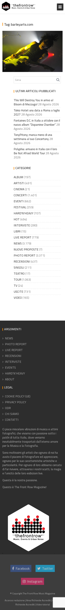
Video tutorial (43, 604)
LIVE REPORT (22, 237)
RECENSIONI (22, 261)
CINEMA (19, 189)
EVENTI (19, 201)
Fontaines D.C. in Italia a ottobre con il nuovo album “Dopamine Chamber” (37, 122)
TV (15, 285)
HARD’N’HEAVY (15, 373)
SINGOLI (19, 267)
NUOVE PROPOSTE (26, 249)
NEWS (18, 243)
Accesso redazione (15, 600)
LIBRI (17, 231)
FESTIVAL (20, 207)
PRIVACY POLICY (15, 402)
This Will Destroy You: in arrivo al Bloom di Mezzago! (33, 102)
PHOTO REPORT (24, 255)
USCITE (18, 291)
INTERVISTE (22, 225)
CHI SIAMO (12, 414)
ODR (8, 408)
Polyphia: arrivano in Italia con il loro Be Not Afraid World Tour (35, 151)
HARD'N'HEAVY (23, 213)
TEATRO (19, 273)
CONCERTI (20, 195)
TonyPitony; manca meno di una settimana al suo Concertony (33, 137)
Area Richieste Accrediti (38, 600)
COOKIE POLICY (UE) (17, 396)
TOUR (17, 279)
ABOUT (9, 379)
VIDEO (18, 297)
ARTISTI (19, 183)
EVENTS (10, 367)
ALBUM (18, 177)
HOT (17, 219)
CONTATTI (12, 420)
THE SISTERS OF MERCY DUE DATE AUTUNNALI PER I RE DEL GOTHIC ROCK (30, 57)
